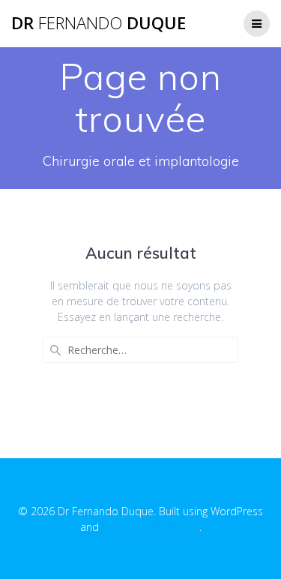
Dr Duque (98, 23)
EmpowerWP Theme (150, 527)
